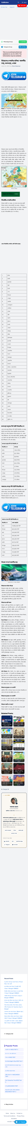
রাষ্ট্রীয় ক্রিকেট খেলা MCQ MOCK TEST (12, 1075)
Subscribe (23, 5)
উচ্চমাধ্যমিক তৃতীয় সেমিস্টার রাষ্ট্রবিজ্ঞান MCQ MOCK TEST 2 (12, 1090)
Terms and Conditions (9, 1116)
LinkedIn (7, 841)
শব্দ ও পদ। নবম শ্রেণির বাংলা (10, 1053)
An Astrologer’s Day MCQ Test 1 (14, 1061)
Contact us (19, 1113)
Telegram (7, 844)
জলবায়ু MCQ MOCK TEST (11, 1086)
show (16, 193)
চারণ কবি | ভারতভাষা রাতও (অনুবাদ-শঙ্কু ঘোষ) (13, 1066)
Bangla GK (12, 7)
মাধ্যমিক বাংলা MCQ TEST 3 (11, 1049)
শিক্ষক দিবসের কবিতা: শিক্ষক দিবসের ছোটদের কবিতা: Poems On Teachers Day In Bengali (13, 1007)
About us (12, 1113)
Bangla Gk (6, 789)
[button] (18, 2)
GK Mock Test (4, 7)
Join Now (23, 41)
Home (7, 1113)
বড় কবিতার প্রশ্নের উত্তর (10, 1070)
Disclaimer (14, 1118)
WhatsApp (20, 841)
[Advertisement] (14, 24)
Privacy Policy (20, 1116)
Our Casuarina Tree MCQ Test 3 (13, 1081)
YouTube (16, 844)
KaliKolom (5, 2)
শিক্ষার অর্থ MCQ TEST (10, 1057)
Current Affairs (20, 7)
